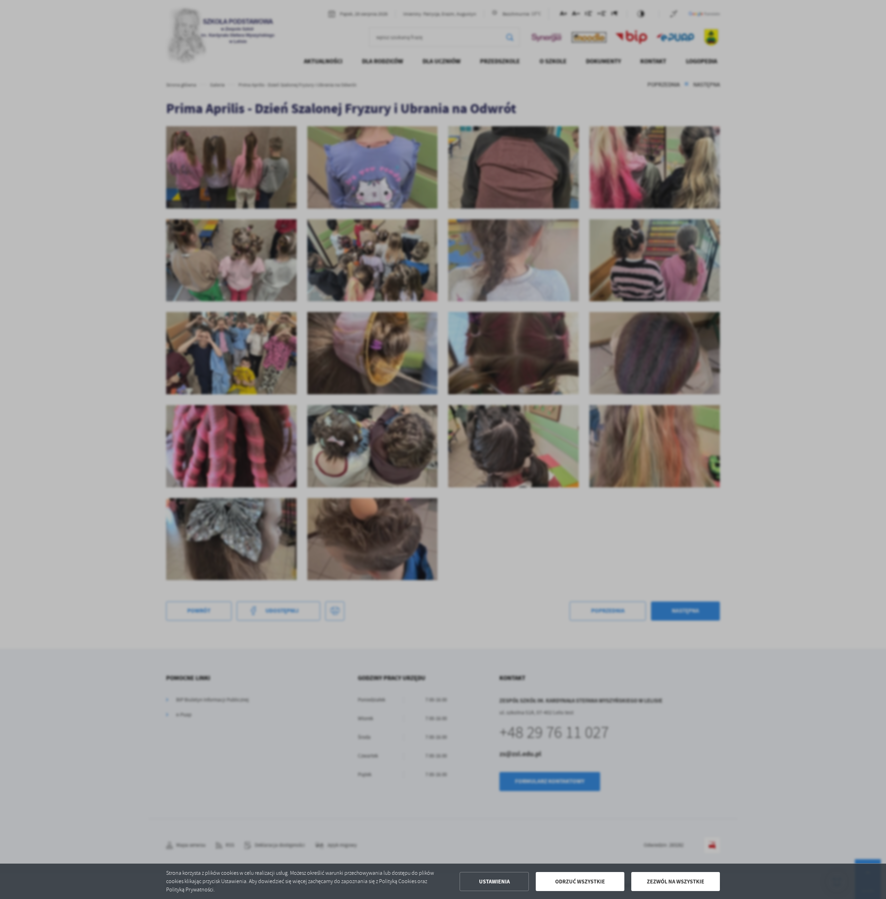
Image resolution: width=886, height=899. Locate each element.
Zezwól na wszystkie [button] (675, 881)
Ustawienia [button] (494, 881)
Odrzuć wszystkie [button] (580, 881)
